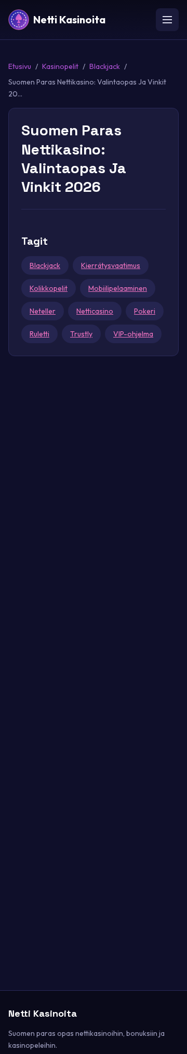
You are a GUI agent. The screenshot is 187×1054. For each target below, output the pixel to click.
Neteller (43, 311)
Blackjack (104, 66)
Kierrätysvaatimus (110, 265)
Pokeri (144, 311)
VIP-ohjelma (133, 334)
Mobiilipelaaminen (117, 288)
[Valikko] (167, 19)
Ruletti (39, 334)
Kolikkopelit (49, 288)
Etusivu (19, 66)
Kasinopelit (60, 66)
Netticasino (94, 311)
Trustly (81, 334)
